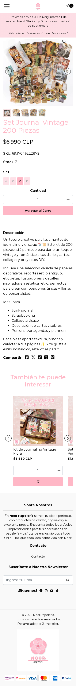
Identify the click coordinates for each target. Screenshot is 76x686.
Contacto (38, 556)
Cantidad (38, 191)
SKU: (7, 153)
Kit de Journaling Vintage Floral (34, 451)
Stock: (8, 162)
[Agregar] (38, 481)
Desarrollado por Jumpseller (37, 624)
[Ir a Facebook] (40, 591)
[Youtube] (51, 591)
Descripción (13, 233)
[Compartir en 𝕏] (33, 357)
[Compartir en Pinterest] (40, 357)
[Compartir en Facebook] (27, 357)
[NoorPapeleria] (38, 6)
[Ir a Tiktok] (57, 591)
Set (6, 172)
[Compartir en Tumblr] (46, 357)
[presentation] (8, 71)
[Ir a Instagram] (46, 591)
